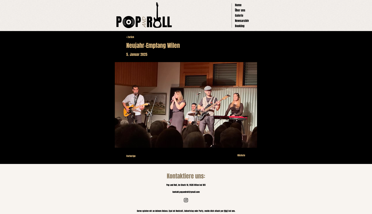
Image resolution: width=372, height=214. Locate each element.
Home (238, 5)
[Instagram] (186, 200)
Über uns (240, 10)
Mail (226, 211)
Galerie (239, 15)
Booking (239, 26)
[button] (186, 105)
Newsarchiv (242, 21)
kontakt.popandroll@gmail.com (186, 192)
